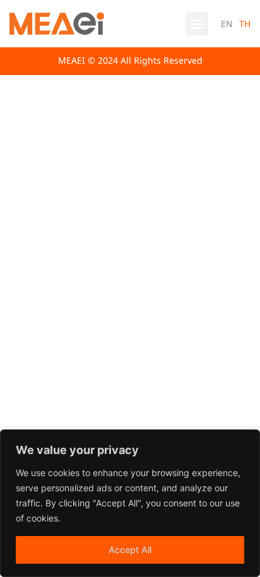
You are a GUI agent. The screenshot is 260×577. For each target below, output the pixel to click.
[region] (130, 503)
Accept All (130, 549)
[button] (197, 24)
